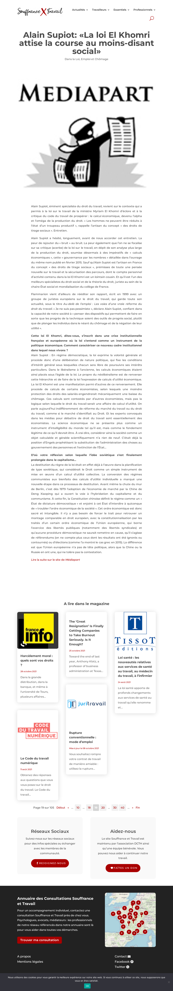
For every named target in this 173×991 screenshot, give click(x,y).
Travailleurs (99, 9)
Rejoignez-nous (52, 863)
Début (60, 807)
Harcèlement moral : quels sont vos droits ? (36, 660)
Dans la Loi (72, 59)
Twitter (120, 967)
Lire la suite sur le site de (55, 559)
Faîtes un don (125, 867)
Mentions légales (30, 962)
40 (122, 807)
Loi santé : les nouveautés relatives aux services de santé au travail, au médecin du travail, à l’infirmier (135, 667)
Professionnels (142, 9)
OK (87, 986)
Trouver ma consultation (39, 940)
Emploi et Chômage (94, 59)
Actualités (78, 9)
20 (103, 807)
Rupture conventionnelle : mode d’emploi (82, 737)
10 (78, 807)
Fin (138, 807)
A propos (24, 956)
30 (115, 807)
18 (89, 807)
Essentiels (120, 9)
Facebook (122, 962)
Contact (121, 956)
